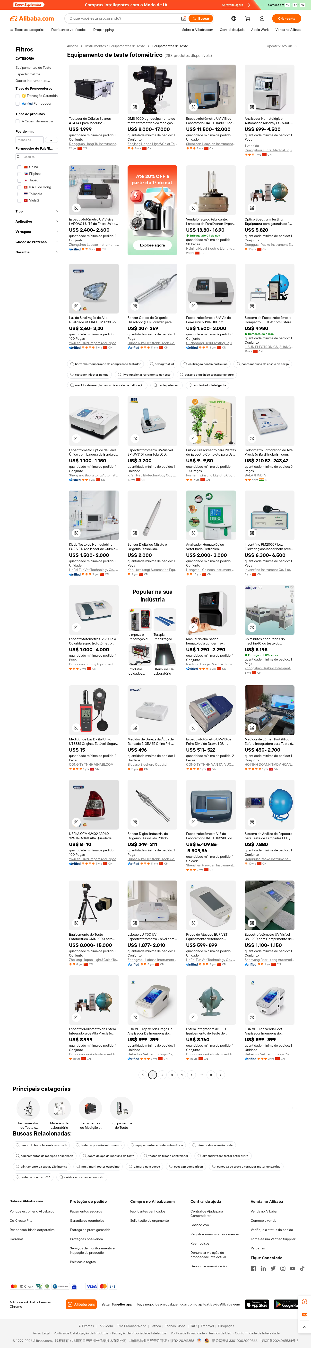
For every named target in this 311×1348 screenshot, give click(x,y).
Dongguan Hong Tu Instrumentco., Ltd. (94, 144)
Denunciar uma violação (208, 1266)
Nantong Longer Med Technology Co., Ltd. (211, 664)
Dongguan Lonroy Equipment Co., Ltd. (94, 664)
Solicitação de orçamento (149, 1220)
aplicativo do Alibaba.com (219, 1304)
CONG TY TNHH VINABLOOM (91, 764)
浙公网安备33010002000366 (235, 1341)
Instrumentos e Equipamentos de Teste (115, 46)
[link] (304, 1302)
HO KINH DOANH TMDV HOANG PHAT (269, 764)
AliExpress (86, 1326)
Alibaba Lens (36, 1302)
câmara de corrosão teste (215, 1145)
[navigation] (37, 561)
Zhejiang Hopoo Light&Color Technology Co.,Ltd (152, 144)
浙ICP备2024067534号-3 (279, 1341)
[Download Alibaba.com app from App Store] (257, 1304)
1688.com (105, 1326)
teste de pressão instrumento (101, 1145)
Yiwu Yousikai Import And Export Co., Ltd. (94, 343)
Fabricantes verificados (147, 1211)
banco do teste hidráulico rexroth (44, 1145)
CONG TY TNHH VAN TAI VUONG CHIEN (211, 764)
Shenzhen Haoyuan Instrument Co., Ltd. (211, 144)
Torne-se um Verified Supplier (273, 1239)
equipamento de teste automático (159, 1145)
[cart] (248, 19)
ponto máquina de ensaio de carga (265, 364)
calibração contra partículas (207, 364)
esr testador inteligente (210, 385)
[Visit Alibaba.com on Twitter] (273, 1268)
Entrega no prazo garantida (90, 1230)
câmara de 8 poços (147, 1166)
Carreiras (17, 1239)
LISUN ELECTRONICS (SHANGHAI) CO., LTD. (269, 347)
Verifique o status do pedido (272, 1230)
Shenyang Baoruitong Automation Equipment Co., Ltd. (94, 475)
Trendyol (207, 1326)
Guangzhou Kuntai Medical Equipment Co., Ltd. (269, 150)
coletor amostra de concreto (84, 1177)
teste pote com (169, 385)
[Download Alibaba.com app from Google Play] (287, 1304)
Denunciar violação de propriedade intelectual (208, 1255)
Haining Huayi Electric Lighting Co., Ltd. (211, 248)
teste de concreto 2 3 (35, 1177)
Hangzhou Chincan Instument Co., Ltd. (211, 570)
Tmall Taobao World (131, 1326)
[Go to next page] (220, 1074)
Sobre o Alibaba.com (26, 1201)
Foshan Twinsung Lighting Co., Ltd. (211, 475)
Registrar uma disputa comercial (214, 1234)
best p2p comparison (188, 1166)
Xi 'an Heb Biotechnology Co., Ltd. (152, 475)
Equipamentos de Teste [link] (170, 46)
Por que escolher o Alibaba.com (33, 1211)
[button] (184, 18)
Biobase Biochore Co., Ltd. (147, 764)
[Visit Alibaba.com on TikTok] (302, 1268)
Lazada (155, 1326)
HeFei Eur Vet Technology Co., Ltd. (94, 570)
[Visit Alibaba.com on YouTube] (292, 1268)
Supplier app (122, 1304)
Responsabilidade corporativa (32, 1230)
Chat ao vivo (199, 1225)
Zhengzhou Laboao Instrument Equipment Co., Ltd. (94, 244)
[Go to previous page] (142, 1074)
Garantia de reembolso (87, 1220)
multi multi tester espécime (100, 1166)
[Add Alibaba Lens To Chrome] (81, 1304)
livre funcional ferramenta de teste (147, 374)
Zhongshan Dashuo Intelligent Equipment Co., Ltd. (269, 668)
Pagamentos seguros (86, 1211)
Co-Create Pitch (22, 1220)
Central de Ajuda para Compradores (206, 1213)
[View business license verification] (199, 1340)
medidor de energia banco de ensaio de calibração (109, 385)
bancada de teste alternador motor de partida (248, 1166)
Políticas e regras (83, 1262)
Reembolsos (199, 1243)
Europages (226, 1326)
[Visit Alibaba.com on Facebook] (254, 1268)
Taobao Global (175, 1326)
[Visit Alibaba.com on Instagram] (283, 1268)
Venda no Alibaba (263, 1211)
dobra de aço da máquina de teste (110, 1156)
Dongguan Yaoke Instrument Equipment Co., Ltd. (269, 244)
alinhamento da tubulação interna (44, 1166)
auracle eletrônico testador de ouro (209, 374)
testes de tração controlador (168, 1156)
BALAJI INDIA (255, 475)
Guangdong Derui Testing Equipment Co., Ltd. (211, 343)
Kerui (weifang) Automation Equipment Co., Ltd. (152, 570)
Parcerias (258, 1248)
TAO (193, 1326)
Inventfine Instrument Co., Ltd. (268, 570)
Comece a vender (264, 1220)
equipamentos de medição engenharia (47, 1156)
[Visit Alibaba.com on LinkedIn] (263, 1268)
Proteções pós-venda (86, 1239)
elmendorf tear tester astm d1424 (225, 1156)
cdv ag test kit (164, 364)
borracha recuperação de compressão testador (108, 364)
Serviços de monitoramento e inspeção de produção (92, 1250)
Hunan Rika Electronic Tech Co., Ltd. (152, 343)
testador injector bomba (92, 374)
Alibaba (72, 46)
